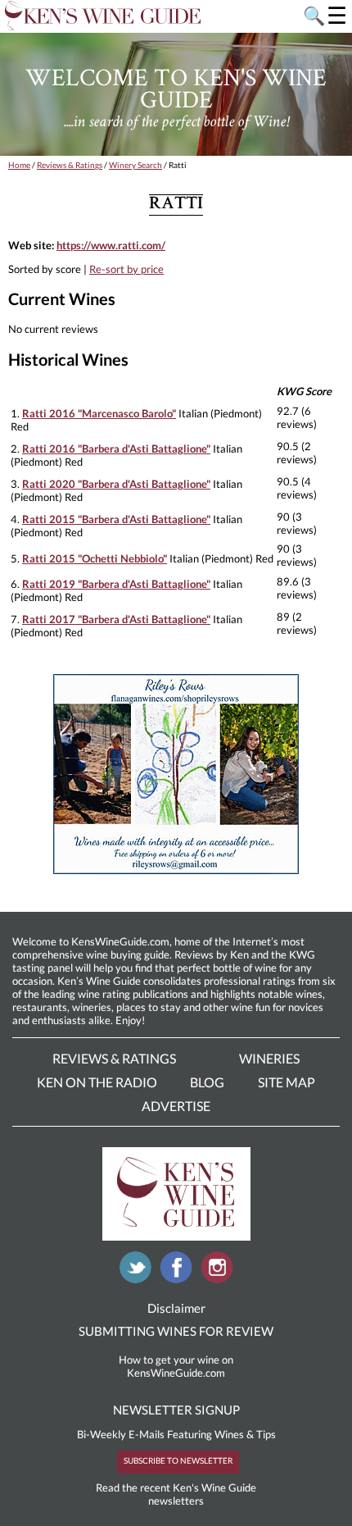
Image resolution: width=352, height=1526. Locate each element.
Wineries (269, 1058)
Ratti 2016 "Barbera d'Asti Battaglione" (116, 448)
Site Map (286, 1082)
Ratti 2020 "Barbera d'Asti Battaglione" (116, 483)
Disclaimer (176, 1308)
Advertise (176, 1106)
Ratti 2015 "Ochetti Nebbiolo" (94, 558)
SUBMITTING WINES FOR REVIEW (176, 1330)
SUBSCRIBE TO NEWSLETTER (178, 1460)
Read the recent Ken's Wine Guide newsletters (176, 1494)
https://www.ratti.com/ (110, 245)
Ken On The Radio (97, 1082)
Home (19, 165)
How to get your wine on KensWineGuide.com (176, 1366)
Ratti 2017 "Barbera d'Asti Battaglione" (116, 619)
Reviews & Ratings (69, 165)
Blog (207, 1082)
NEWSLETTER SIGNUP (176, 1409)
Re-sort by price (126, 269)
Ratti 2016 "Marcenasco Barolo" (99, 413)
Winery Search (135, 165)
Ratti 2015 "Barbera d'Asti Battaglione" (116, 519)
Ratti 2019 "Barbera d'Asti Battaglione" (116, 583)
